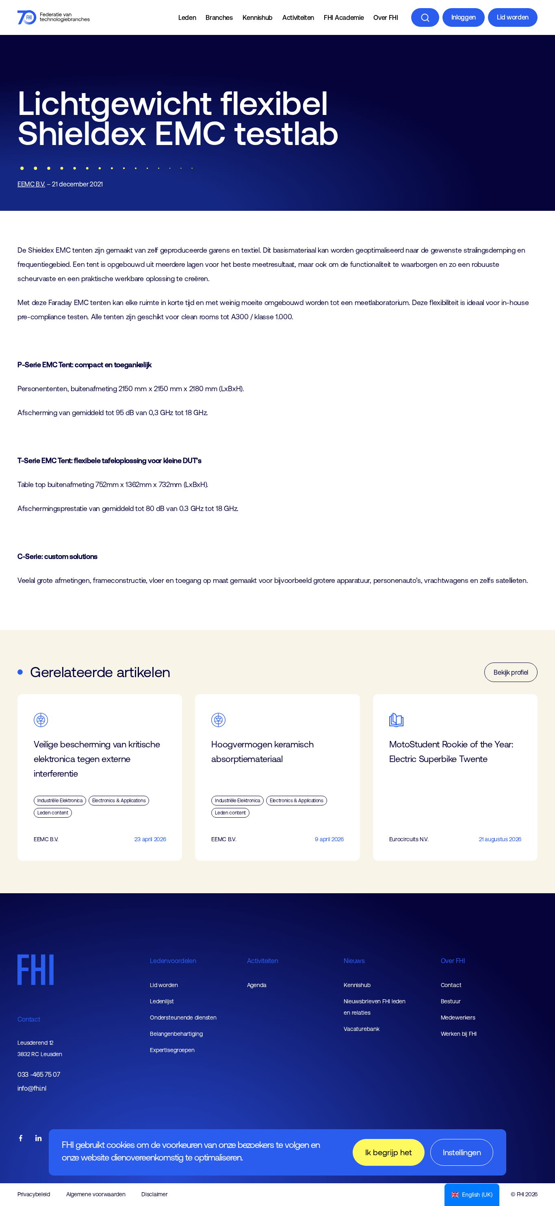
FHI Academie (344, 17)
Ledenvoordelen (173, 960)
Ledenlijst (162, 1001)
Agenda (257, 985)
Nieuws (354, 960)
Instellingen (462, 1152)
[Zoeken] (425, 17)
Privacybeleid (33, 1194)
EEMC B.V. (31, 184)
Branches (219, 17)
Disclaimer (154, 1194)
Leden (187, 17)
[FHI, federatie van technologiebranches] (53, 17)
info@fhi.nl (31, 1088)
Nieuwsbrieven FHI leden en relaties (374, 1007)
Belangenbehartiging (176, 1034)
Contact (28, 1019)
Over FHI (385, 17)
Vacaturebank (361, 1029)
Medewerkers (458, 1017)
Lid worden (513, 17)
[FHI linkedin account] (38, 1139)
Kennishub (258, 17)
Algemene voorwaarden (96, 1194)
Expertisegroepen (172, 1050)
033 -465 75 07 (38, 1074)
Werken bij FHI (459, 1034)
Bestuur (451, 1001)
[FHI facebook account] (20, 1139)
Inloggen (463, 17)
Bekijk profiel (511, 672)
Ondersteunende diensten (183, 1017)
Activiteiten (298, 17)
